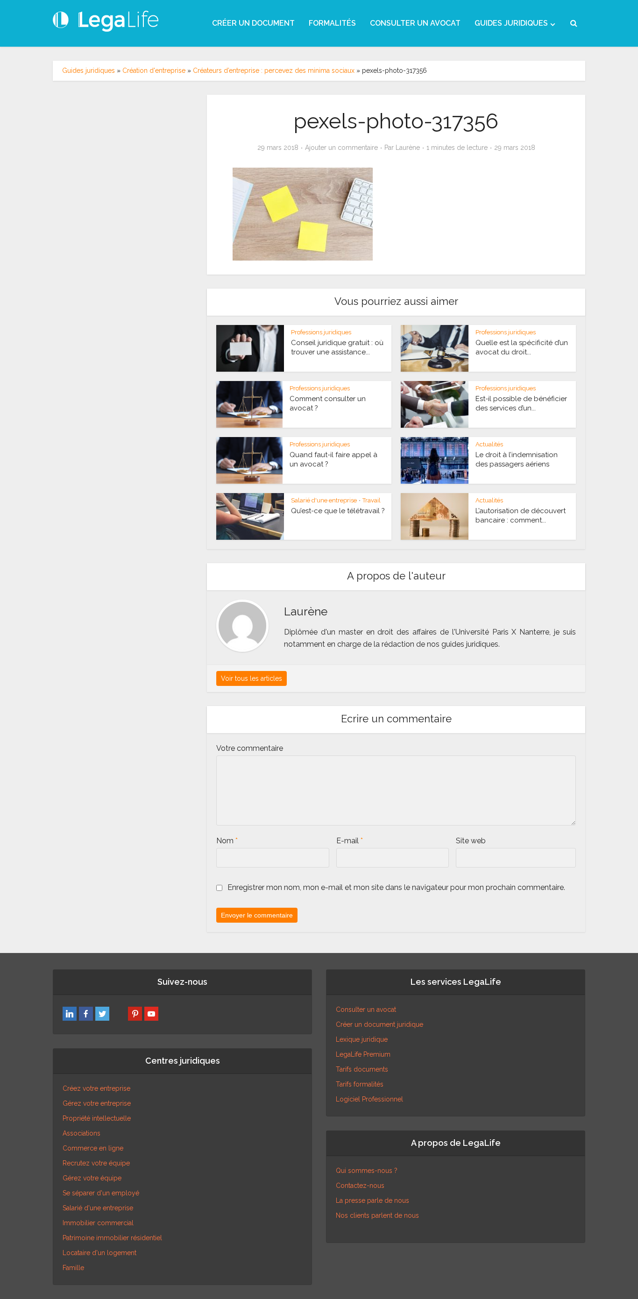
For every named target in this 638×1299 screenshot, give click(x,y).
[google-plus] (119, 1014)
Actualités (489, 444)
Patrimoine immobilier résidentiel (112, 1238)
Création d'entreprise (153, 70)
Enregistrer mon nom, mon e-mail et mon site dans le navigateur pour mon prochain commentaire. (396, 887)
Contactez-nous (360, 1185)
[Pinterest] (135, 1014)
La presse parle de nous (372, 1200)
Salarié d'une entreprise (324, 500)
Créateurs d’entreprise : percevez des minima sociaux (273, 70)
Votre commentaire (249, 748)
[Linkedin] (70, 1014)
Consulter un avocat (366, 1009)
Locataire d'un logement (99, 1253)
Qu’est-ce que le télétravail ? (338, 511)
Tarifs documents (362, 1069)
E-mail (349, 840)
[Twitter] (102, 1014)
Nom (227, 840)
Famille (73, 1267)
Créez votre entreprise (96, 1088)
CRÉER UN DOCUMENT (253, 23)
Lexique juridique (362, 1039)
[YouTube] (151, 1014)
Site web (471, 840)
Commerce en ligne (93, 1148)
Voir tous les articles (251, 678)
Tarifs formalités (359, 1084)
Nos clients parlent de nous (377, 1215)
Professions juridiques (321, 332)
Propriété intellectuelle (97, 1118)
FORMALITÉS (332, 23)
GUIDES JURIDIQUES (511, 23)
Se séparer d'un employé (101, 1193)
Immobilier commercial (98, 1223)
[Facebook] (86, 1014)
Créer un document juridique (379, 1024)
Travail (371, 500)
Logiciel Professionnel (369, 1099)
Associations (81, 1133)
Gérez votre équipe (92, 1178)
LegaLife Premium (363, 1054)
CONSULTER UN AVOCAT (415, 23)
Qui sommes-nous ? (366, 1170)
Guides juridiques (88, 70)
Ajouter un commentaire (341, 147)
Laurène (408, 147)
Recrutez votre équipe (96, 1163)
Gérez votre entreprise (97, 1103)
